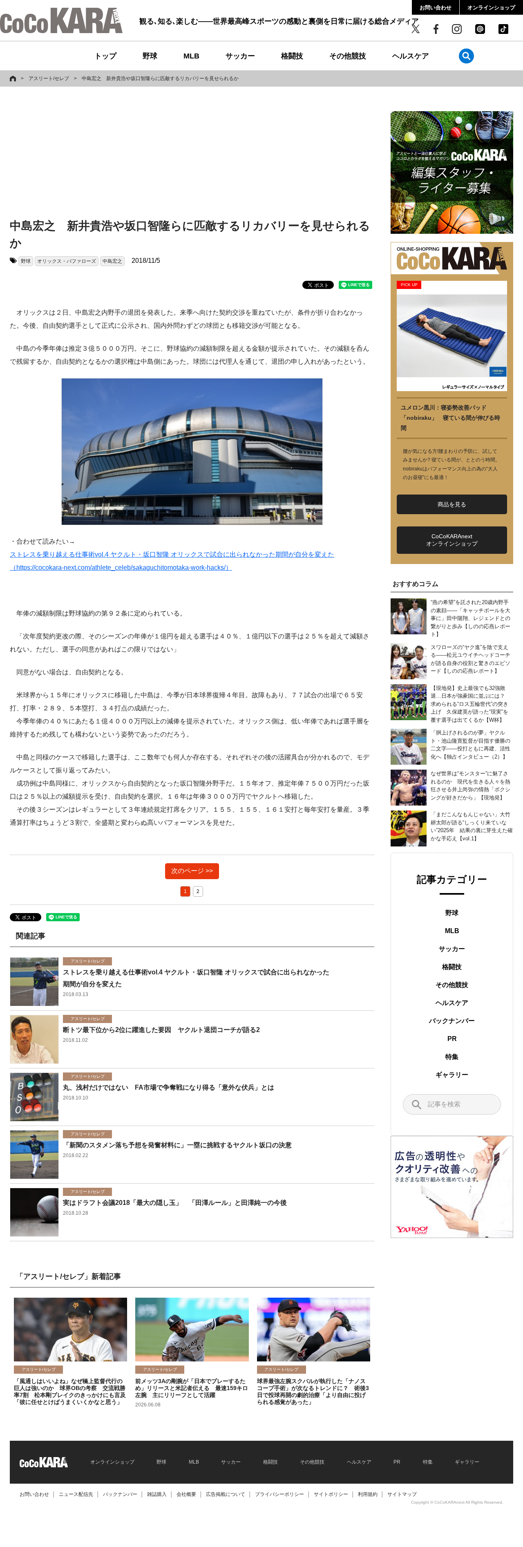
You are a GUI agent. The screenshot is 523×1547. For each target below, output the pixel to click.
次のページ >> (192, 870)
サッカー (240, 56)
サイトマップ (402, 1494)
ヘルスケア (410, 56)
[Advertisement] (192, 154)
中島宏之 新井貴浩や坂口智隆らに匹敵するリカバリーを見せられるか (160, 78)
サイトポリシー (331, 1494)
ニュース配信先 (76, 1494)
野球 (150, 56)
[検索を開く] (466, 55)
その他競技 (347, 56)
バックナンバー (452, 1020)
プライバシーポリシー (279, 1494)
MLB (191, 56)
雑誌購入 (157, 1494)
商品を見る (452, 504)
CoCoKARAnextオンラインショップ (452, 540)
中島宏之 (112, 261)
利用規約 (368, 1494)
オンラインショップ (491, 7)
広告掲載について (225, 1494)
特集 (451, 1056)
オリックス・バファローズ (66, 261)
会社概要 (186, 1494)
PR (452, 1038)
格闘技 (292, 56)
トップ (105, 56)
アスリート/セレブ (49, 78)
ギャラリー (452, 1074)
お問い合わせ (435, 7)
